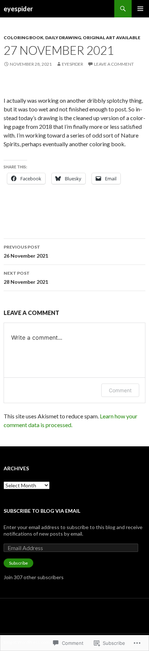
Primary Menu (140, 8)
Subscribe (18, 563)
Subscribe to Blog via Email (42, 511)
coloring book (23, 37)
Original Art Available (111, 37)
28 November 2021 (26, 277)
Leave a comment (114, 64)
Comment (120, 390)
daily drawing (63, 37)
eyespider (18, 9)
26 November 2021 (26, 251)
